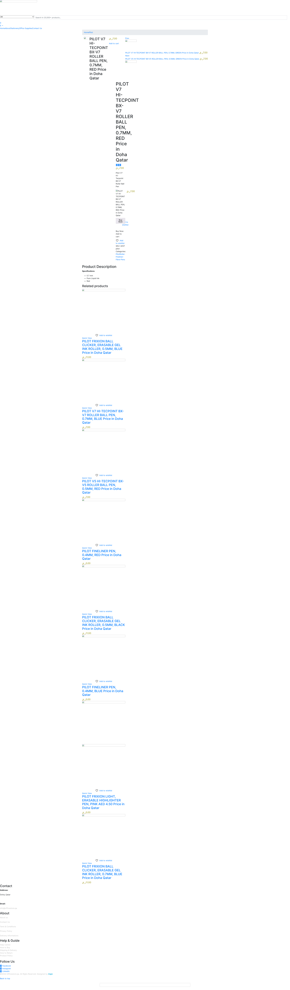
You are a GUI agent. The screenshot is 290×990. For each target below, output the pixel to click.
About (7, 28)
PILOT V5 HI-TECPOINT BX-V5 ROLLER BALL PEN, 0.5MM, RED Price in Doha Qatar (103, 486)
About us (4, 917)
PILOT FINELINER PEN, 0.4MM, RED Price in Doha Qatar (101, 555)
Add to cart (114, 43)
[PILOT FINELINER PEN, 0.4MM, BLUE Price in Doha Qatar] (103, 656)
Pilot (91, 32)
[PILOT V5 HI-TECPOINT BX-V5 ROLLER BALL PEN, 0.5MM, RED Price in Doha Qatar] (103, 450)
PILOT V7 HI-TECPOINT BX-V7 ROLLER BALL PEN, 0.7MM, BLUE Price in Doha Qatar (103, 416)
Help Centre (5, 945)
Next (127, 56)
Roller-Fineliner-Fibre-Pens (120, 257)
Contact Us (37, 28)
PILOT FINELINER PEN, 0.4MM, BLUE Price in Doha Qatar (102, 691)
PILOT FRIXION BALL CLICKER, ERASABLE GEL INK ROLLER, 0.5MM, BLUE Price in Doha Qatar (102, 347)
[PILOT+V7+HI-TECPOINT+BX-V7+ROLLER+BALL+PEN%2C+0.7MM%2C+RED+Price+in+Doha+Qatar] (118, 165)
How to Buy (5, 947)
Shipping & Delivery (8, 950)
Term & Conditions (8, 926)
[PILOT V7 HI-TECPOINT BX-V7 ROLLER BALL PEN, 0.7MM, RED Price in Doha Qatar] (117, 165)
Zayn (50, 974)
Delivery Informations (9, 935)
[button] (1, 25)
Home (2, 28)
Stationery (14, 28)
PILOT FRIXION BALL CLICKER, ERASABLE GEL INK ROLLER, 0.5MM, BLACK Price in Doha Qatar (103, 623)
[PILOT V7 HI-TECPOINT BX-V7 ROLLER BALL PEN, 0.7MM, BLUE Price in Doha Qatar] (103, 380)
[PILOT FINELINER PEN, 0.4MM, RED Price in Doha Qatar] (103, 520)
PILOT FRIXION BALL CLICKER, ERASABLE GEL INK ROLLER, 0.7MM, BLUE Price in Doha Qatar (102, 872)
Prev (127, 38)
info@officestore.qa (8, 908)
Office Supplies (25, 28)
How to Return (6, 953)
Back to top (5, 978)
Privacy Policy (6, 931)
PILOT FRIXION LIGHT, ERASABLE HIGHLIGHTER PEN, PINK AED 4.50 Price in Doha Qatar (103, 802)
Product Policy (6, 955)
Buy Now (120, 221)
